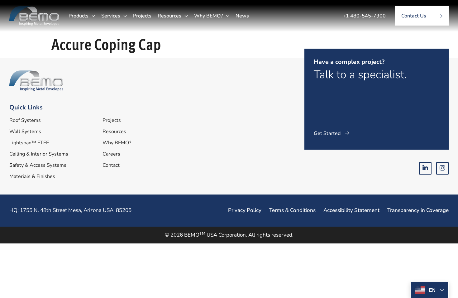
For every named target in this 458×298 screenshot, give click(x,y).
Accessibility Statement (351, 210)
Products (78, 15)
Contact (111, 165)
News (242, 15)
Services (110, 15)
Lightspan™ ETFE (29, 142)
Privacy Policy (244, 210)
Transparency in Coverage (418, 210)
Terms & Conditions (292, 210)
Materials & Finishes (32, 176)
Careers (111, 154)
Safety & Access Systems (37, 165)
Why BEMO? (208, 15)
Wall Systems (25, 131)
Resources (169, 15)
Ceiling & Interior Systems (38, 154)
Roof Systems (25, 120)
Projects (142, 15)
